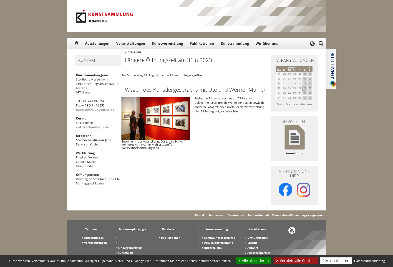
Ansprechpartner (258, 253)
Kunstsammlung (235, 43)
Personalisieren (335, 260)
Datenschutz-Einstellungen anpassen (297, 215)
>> (310, 67)
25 (284, 93)
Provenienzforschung (218, 243)
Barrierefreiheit (258, 215)
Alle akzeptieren (255, 260)
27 (294, 93)
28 (299, 93)
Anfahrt (252, 248)
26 (289, 93)
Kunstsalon (125, 253)
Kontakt (200, 215)
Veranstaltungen (130, 43)
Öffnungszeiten (258, 238)
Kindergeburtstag (130, 248)
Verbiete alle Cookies (297, 260)
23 (310, 88)
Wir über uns (267, 43)
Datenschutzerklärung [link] (369, 261)
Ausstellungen (97, 43)
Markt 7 (81, 88)
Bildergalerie (213, 248)
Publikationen (202, 43)
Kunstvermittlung (167, 43)
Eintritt (252, 243)
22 (304, 88)
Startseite (134, 52)
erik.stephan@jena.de (92, 127)
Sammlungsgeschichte (219, 238)
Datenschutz (236, 215)
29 (304, 93)
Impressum (216, 215)
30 (310, 93)
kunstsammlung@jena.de (95, 110)
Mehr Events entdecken (294, 104)
